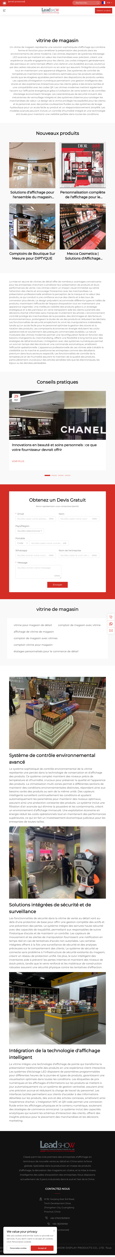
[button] (47, 475)
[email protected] (16, 1)
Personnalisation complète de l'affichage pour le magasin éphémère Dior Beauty (82, 194)
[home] (50, 10)
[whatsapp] (111, 623)
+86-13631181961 (60, 1224)
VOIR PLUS (18, 461)
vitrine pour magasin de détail (33, 625)
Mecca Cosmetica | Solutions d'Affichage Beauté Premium (82, 256)
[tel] (111, 617)
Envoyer (57, 584)
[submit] (98, 3)
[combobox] (29, 531)
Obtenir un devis (104, 10)
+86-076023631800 (60, 1218)
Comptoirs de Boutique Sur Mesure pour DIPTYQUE (32, 256)
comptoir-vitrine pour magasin (33, 644)
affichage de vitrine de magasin (34, 631)
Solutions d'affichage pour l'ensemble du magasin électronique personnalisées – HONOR (32, 194)
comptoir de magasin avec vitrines (36, 638)
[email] (111, 630)
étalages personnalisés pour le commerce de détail (46, 651)
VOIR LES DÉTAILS (32, 165)
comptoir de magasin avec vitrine (79, 625)
